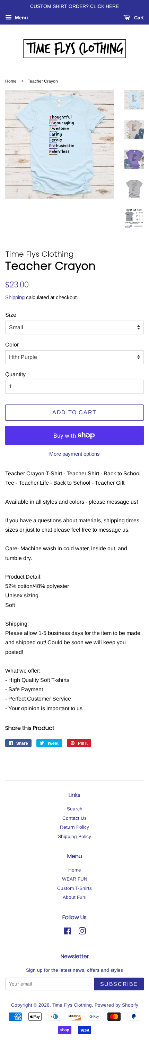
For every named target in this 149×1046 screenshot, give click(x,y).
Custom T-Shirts (74, 888)
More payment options (74, 454)
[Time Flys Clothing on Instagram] (82, 932)
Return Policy (74, 827)
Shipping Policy (74, 836)
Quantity (15, 374)
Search (74, 808)
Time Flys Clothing (72, 1005)
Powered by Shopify (116, 1005)
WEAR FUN (74, 879)
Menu (21, 17)
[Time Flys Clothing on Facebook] (67, 932)
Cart (138, 17)
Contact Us (74, 818)
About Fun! (75, 897)
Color (12, 345)
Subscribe (119, 984)
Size (10, 315)
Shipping (15, 297)
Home (11, 81)
